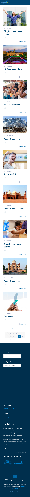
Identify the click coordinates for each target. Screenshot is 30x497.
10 (16, 336)
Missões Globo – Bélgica (13, 69)
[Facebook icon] (12, 491)
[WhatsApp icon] (11, 491)
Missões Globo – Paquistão (14, 208)
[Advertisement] (15, 384)
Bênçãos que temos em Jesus (13, 32)
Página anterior (15, 329)
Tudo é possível (10, 174)
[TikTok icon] (19, 491)
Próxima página (14, 340)
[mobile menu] (28, 2)
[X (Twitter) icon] (14, 491)
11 (19, 336)
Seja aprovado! (10, 316)
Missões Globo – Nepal (12, 138)
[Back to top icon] (15, 476)
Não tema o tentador (12, 104)
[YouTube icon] (15, 491)
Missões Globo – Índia (12, 280)
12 (22, 336)
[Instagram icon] (17, 491)
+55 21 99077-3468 (9, 408)
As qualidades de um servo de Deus (14, 245)
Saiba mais (23, 41)
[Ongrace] (4, 2)
